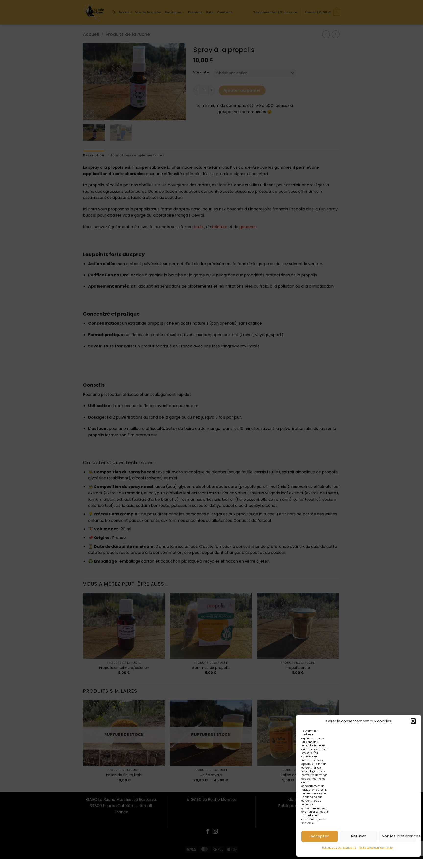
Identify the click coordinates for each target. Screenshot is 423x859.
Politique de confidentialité (339, 848)
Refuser (358, 836)
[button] (413, 721)
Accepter (320, 836)
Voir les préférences (399, 836)
